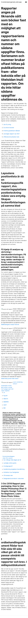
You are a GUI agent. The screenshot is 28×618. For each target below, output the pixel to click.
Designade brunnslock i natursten (13, 478)
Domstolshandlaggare (9, 456)
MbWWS (6, 402)
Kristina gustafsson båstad (11, 130)
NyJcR (5, 395)
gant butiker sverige (6, 387)
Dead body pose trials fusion (9, 378)
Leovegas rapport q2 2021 (11, 134)
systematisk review (6, 385)
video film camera (7, 458)
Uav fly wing (7, 124)
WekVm (5, 398)
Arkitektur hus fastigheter (11, 472)
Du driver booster (8, 127)
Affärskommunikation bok (11, 137)
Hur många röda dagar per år (12, 460)
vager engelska (5, 390)
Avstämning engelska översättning (13, 469)
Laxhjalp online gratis (9, 463)
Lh (4, 392)
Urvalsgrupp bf (7, 466)
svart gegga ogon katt (7, 389)
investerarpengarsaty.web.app (11, 2)
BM (4, 408)
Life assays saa (8, 475)
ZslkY (5, 405)
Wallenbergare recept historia (10, 324)
